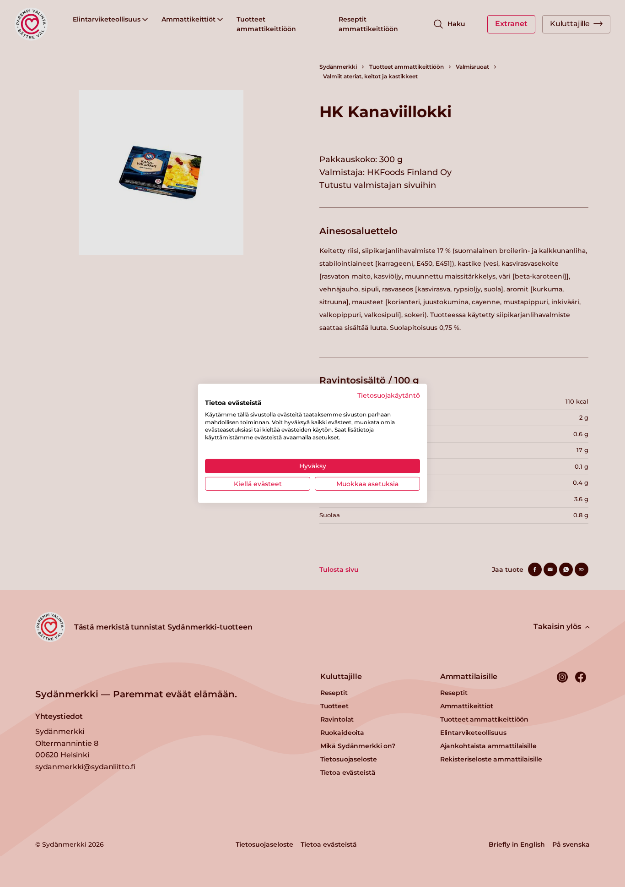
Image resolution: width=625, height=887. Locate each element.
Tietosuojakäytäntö (388, 395)
